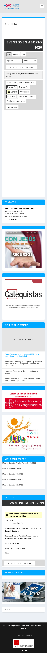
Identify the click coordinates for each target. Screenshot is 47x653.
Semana (16, 54)
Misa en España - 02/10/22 (12, 479)
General (14, 92)
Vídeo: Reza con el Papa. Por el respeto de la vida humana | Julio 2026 (22, 380)
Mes (9, 54)
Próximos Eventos (14, 573)
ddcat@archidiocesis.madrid (16, 216)
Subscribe (11, 107)
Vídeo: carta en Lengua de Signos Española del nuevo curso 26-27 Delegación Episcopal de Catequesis (23, 364)
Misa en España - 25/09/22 (12, 485)
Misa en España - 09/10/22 (12, 474)
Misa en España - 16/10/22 (12, 468)
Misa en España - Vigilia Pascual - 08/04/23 (19, 463)
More (7, 553)
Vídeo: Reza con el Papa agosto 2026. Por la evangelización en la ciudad (22, 355)
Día (23, 54)
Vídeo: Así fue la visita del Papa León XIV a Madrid (21, 372)
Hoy (21, 67)
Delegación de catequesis (19, 626)
